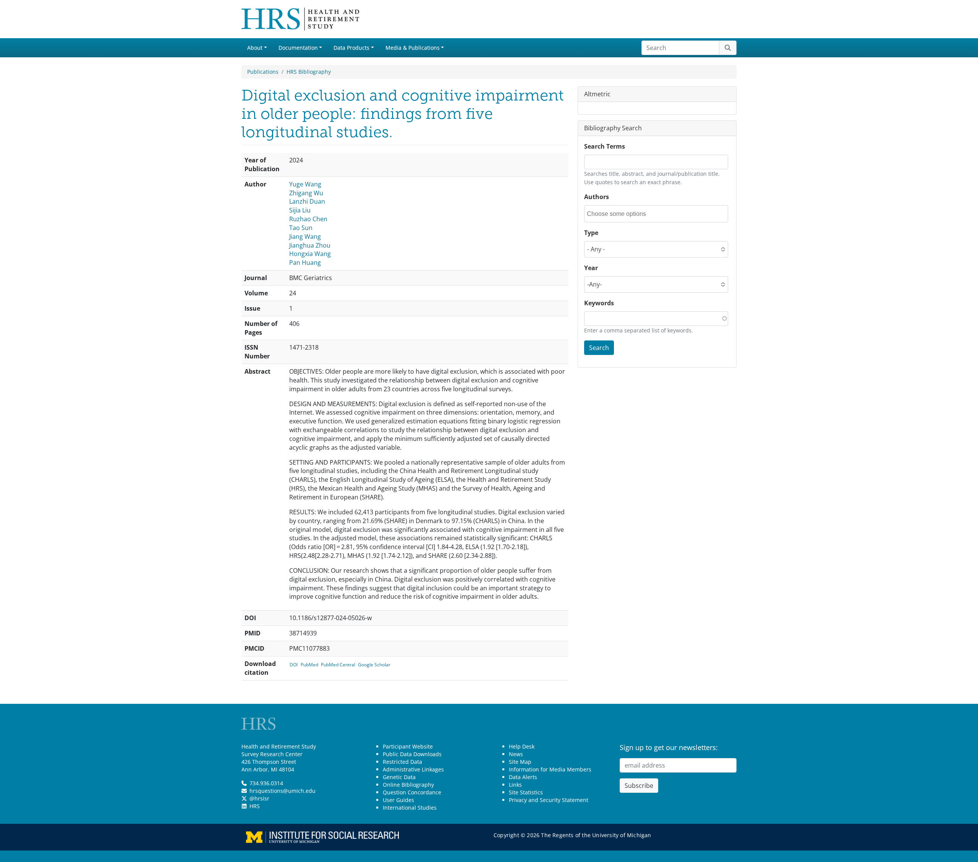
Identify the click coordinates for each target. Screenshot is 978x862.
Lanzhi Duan (307, 201)
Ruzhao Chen (308, 219)
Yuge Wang (305, 184)
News (516, 754)
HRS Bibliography (309, 71)
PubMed (309, 664)
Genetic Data (399, 777)
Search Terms (604, 146)
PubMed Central (338, 664)
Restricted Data (402, 761)
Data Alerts (523, 777)
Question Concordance (412, 792)
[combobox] (621, 214)
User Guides (398, 800)
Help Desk (521, 746)
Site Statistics (526, 792)
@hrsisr (259, 798)
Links (515, 784)
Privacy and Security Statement (548, 800)
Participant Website (408, 746)
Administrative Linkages (413, 769)
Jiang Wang (305, 236)
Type (591, 232)
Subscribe (639, 785)
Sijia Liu (300, 210)
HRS (254, 806)
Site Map (520, 761)
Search (599, 348)
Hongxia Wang (310, 254)
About (254, 47)
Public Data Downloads (412, 754)
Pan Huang (305, 262)
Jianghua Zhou (309, 245)
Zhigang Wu (306, 193)
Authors (596, 197)
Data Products (351, 47)
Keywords (599, 303)
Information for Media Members (550, 769)
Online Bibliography (408, 784)
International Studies (410, 807)
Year (591, 268)
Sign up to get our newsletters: (669, 747)
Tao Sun (301, 228)
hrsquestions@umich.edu (282, 790)
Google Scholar (374, 664)
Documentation (298, 47)
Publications (263, 71)
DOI (294, 664)
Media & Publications (412, 47)
